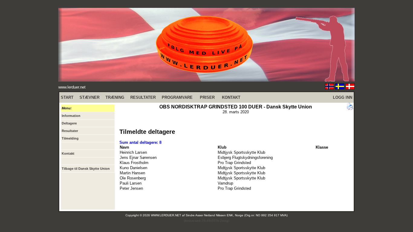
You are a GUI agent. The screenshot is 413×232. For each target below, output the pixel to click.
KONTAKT (231, 97)
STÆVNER (89, 97)
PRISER (207, 97)
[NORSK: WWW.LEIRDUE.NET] (329, 87)
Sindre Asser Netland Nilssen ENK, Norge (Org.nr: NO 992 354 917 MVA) (237, 215)
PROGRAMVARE (177, 97)
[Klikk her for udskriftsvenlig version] (350, 108)
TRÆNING (115, 97)
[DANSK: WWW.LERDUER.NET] (350, 87)
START (67, 97)
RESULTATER (143, 97)
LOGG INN (342, 97)
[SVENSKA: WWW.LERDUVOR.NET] (339, 87)
